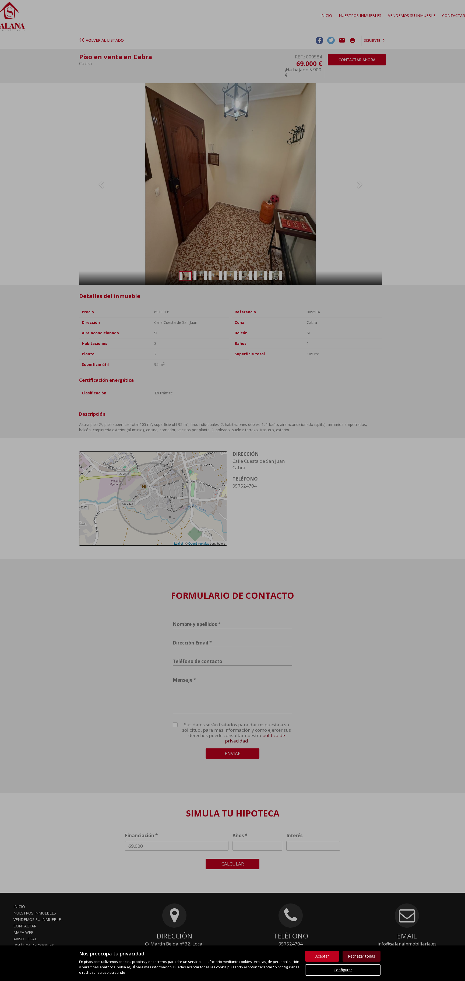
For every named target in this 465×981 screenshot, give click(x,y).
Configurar (343, 969)
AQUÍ (131, 967)
